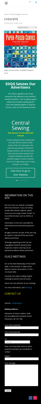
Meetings (28, 287)
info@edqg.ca (17, 303)
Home (6, 14)
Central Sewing (20, 125)
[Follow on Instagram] (35, 398)
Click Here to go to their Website (20, 172)
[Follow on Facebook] (30, 398)
